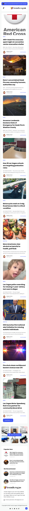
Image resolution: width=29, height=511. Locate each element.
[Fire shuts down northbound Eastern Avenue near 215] (14, 350)
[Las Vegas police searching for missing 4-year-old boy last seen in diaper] (14, 269)
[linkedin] (16, 508)
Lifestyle (5, 241)
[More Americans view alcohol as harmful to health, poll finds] (14, 229)
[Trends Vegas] (14, 8)
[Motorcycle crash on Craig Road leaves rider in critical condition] (14, 188)
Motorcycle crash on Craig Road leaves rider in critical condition (14, 206)
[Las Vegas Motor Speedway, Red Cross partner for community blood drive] (14, 388)
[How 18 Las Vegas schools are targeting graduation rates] (14, 148)
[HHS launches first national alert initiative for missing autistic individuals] (14, 310)
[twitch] (18, 508)
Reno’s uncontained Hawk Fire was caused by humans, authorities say (14, 82)
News (4, 36)
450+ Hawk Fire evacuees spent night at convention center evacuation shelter (13, 42)
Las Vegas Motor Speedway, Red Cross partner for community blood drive (14, 405)
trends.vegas (9, 51)
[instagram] (14, 508)
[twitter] (12, 508)
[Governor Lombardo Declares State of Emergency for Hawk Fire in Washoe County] (14, 105)
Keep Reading (23, 52)
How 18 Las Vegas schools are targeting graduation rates (13, 165)
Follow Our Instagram (15, 434)
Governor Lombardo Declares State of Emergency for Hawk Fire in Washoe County (14, 123)
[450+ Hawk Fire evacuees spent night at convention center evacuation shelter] (3, 3)
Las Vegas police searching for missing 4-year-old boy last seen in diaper (14, 286)
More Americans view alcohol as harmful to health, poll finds (11, 246)
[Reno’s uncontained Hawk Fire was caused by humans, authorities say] (14, 65)
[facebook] (10, 508)
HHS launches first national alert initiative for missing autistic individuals (14, 327)
